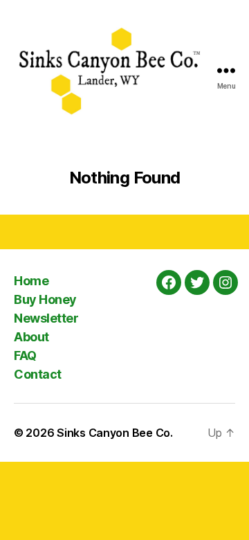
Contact (38, 374)
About (31, 337)
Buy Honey (45, 299)
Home (31, 280)
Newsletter (46, 318)
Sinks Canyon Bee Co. (115, 433)
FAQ (25, 355)
